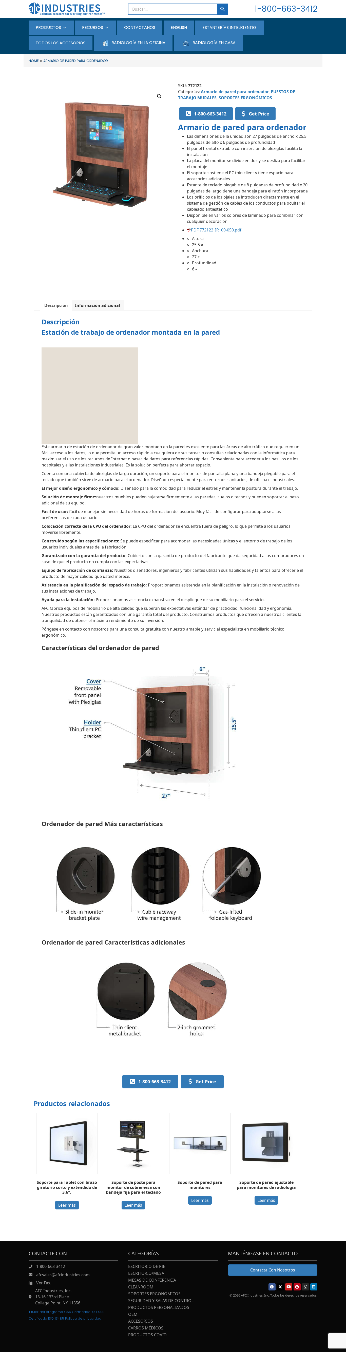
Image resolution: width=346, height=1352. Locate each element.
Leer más (67, 1205)
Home (34, 60)
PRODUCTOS (48, 27)
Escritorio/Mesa (146, 1273)
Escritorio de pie (146, 1266)
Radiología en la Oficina (138, 43)
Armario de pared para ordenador (235, 91)
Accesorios (140, 1321)
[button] (159, 96)
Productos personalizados (158, 1307)
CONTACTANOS (139, 27)
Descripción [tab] (56, 305)
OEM (133, 1314)
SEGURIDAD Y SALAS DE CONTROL (161, 1301)
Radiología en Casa (214, 43)
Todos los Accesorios (60, 43)
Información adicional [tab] (97, 305)
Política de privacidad (83, 1318)
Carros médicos (145, 1328)
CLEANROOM (140, 1287)
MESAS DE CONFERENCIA (152, 1280)
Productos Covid (147, 1335)
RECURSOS (92, 27)
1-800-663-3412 (286, 8)
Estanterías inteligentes (229, 27)
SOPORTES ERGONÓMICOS (245, 98)
